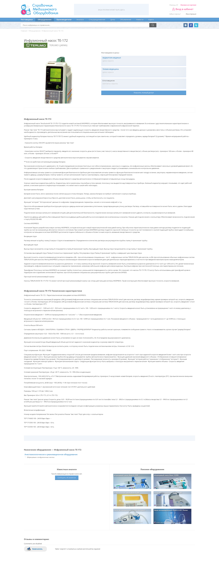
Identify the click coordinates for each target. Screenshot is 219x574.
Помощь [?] (173, 5)
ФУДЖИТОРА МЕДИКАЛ (112, 58)
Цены (112, 19)
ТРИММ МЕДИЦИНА (111, 69)
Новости (139, 19)
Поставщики (27, 19)
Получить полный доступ (144, 92)
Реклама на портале (188, 5)
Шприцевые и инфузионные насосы (40, 457)
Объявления (125, 19)
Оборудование (44, 19)
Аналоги (80, 19)
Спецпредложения (97, 19)
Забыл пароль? (175, 14)
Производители (64, 19)
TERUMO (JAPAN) (58, 45)
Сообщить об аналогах (67, 477)
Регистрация (191, 14)
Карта (151, 19)
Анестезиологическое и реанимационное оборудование (51, 454)
